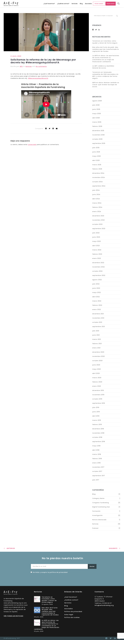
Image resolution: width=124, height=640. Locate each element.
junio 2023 (96, 237)
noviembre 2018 (98, 433)
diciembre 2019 (98, 390)
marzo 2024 (96, 203)
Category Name (98, 498)
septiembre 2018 (98, 442)
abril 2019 (95, 416)
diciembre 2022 (98, 263)
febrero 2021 (97, 344)
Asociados (88, 4)
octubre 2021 (97, 322)
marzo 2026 (96, 122)
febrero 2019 (97, 424)
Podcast (95, 528)
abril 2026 (96, 118)
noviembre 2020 (98, 356)
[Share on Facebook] (46, 128)
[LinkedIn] (115, 638)
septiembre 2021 (98, 327)
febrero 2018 (97, 459)
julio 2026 (96, 105)
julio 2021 (95, 331)
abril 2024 (96, 199)
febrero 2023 (97, 254)
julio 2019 (95, 407)
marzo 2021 (96, 339)
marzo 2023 (96, 250)
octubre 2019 (97, 399)
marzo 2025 (96, 165)
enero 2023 (96, 258)
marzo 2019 (96, 420)
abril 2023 (96, 246)
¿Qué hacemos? (49, 4)
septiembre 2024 (98, 186)
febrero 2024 (97, 207)
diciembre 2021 (98, 314)
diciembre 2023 (98, 216)
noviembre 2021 (98, 318)
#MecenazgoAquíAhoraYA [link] (38, 78)
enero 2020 (96, 386)
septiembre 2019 (98, 403)
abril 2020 (96, 373)
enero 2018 (96, 463)
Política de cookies (72, 617)
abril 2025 (96, 160)
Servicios (75, 4)
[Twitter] (49, 128)
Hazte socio (111, 4)
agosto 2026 (97, 101)
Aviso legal (68, 615)
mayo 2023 (96, 241)
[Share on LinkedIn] (53, 128)
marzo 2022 (96, 301)
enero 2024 (96, 211)
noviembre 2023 (98, 220)
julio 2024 (96, 190)
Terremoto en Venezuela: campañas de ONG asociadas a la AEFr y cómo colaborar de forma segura (105, 75)
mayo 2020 (96, 369)
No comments (41, 66)
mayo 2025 (96, 156)
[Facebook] (106, 638)
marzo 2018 (96, 454)
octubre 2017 (97, 471)
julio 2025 (95, 148)
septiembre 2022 (98, 275)
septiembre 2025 (98, 143)
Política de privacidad (73, 612)
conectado (32, 145)
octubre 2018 (97, 437)
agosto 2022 (97, 280)
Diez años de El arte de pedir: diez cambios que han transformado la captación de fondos (105, 49)
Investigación (97, 515)
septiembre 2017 (98, 476)
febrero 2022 (97, 305)
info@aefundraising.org (104, 605)
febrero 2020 (97, 382)
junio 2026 (96, 109)
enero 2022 (96, 309)
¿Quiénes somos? (63, 4)
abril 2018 (95, 450)
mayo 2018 (96, 446)
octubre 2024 (97, 182)
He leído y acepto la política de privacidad (50, 572)
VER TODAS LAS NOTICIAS (13, 616)
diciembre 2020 (98, 352)
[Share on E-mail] (57, 128)
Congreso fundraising (100, 503)
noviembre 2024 (98, 177)
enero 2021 (96, 348)
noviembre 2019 (98, 395)
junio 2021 (96, 335)
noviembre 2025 (98, 135)
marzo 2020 (96, 378)
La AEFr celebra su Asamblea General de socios (103, 67)
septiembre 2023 (98, 229)
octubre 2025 (97, 139)
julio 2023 (95, 233)
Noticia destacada (99, 520)
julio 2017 (95, 480)
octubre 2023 (97, 224)
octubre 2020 (97, 361)
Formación (96, 511)
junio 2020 (96, 365)
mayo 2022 (96, 292)
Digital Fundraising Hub (101, 507)
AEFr (21, 66)
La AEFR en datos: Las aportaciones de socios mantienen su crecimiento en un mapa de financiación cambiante (105, 59)
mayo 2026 (96, 114)
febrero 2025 (97, 169)
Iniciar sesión (99, 4)
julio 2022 (95, 284)
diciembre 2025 (98, 131)
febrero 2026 (97, 126)
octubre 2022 (97, 271)
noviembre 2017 (98, 467)
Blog (81, 4)
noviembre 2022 (98, 267)
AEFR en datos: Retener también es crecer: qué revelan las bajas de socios (105, 85)
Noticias (29, 66)
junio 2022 (96, 288)
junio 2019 (96, 412)
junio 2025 (96, 152)
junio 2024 (96, 194)
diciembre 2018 (98, 429)
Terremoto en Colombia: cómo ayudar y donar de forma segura (104, 42)
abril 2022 (96, 297)
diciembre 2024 (98, 173)
